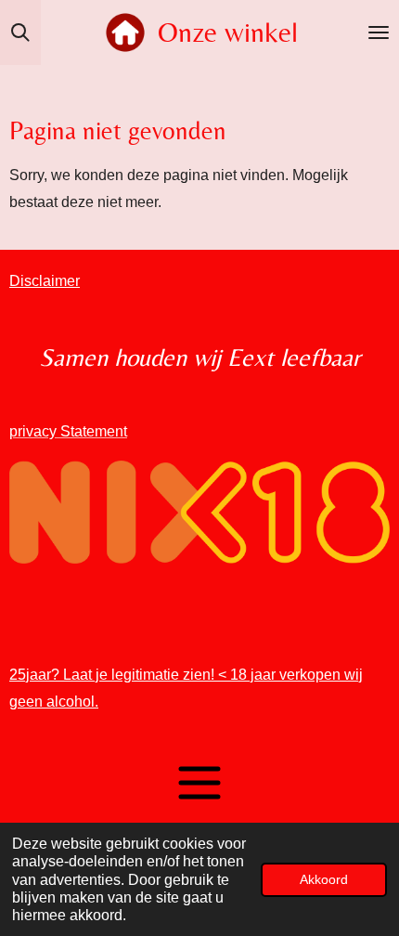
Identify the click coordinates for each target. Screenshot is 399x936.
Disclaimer (44, 281)
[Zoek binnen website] (20, 32)
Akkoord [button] (324, 879)
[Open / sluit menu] (378, 32)
